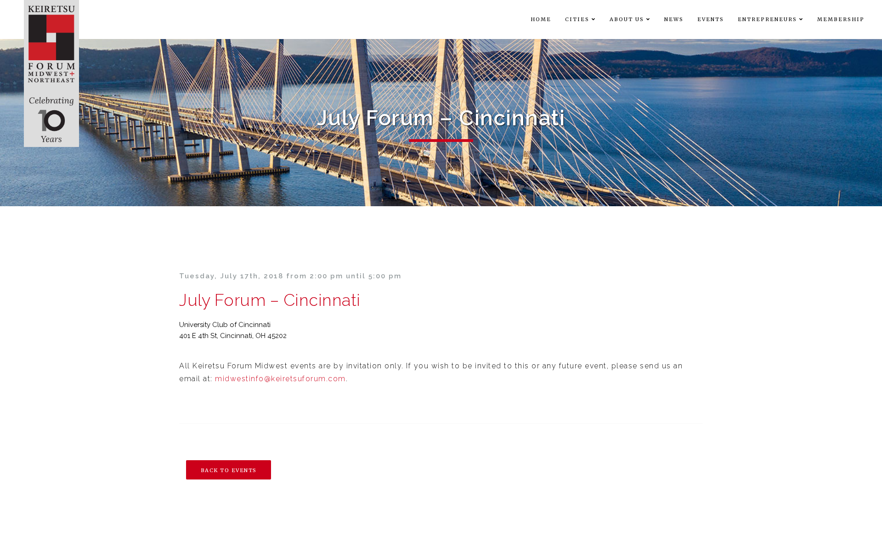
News (674, 19)
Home (541, 19)
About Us (627, 19)
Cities (577, 19)
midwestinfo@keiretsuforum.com (280, 378)
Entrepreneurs (767, 19)
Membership (841, 19)
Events (710, 19)
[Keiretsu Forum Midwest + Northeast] (51, 73)
